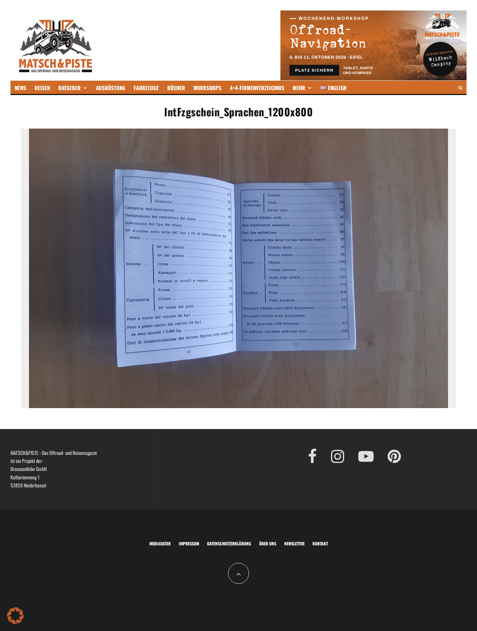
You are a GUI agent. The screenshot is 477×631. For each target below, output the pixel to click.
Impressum (189, 543)
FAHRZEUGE (146, 88)
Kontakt (320, 543)
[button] (15, 615)
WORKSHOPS (207, 88)
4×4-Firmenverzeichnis (257, 88)
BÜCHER (176, 88)
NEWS (20, 88)
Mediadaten (160, 543)
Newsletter (294, 543)
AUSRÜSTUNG (110, 88)
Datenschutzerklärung (229, 543)
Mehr (299, 88)
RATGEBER (69, 88)
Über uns (267, 543)
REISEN (42, 88)
